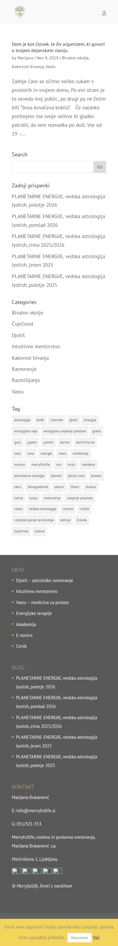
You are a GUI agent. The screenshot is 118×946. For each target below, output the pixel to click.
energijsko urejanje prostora (65, 431)
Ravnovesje (24, 369)
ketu (17, 453)
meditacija (80, 453)
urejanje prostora (80, 498)
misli (71, 464)
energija (90, 420)
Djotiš (18, 335)
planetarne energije (29, 475)
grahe (96, 431)
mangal (46, 453)
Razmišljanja (26, 380)
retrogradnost (38, 486)
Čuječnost (23, 324)
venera (68, 508)
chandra (57, 420)
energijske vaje (25, 431)
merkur (19, 464)
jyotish (48, 442)
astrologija (22, 420)
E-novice (24, 635)
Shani (74, 486)
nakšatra (88, 464)
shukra (91, 486)
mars (62, 453)
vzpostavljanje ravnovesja (34, 520)
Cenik (21, 646)
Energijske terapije (34, 613)
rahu (17, 486)
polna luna (76, 475)
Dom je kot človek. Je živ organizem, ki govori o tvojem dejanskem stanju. (58, 47)
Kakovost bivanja (28, 66)
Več (96, 937)
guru (17, 442)
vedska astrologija (42, 508)
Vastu (51, 66)
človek (82, 520)
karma (65, 442)
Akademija (26, 624)
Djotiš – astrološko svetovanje (44, 580)
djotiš (73, 420)
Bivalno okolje (75, 58)
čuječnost (21, 531)
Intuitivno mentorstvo (36, 346)
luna (30, 453)
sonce (18, 498)
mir (58, 464)
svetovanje (52, 498)
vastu (18, 508)
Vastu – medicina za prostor (42, 602)
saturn (59, 486)
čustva (39, 531)
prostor (96, 475)
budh (40, 420)
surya (33, 498)
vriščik (84, 508)
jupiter (32, 442)
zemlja (65, 520)
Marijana (25, 58)
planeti (56, 475)
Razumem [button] (79, 937)
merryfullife (40, 464)
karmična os (85, 442)
